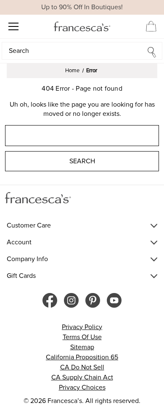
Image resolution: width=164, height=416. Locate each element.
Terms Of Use (82, 337)
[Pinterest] (92, 300)
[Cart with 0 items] (151, 26)
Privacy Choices (82, 387)
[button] (82, 51)
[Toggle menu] (13, 26)
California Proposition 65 (82, 357)
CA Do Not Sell (82, 367)
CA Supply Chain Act (82, 377)
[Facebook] (49, 300)
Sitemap (82, 347)
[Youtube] (114, 300)
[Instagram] (71, 300)
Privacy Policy (82, 327)
